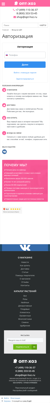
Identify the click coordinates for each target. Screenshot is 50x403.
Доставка (25, 269)
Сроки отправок (30, 383)
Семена (25, 322)
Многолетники (25, 319)
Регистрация (15, 398)
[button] (25, 64)
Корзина (7, 401)
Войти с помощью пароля (25, 72)
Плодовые (25, 309)
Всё (25, 296)
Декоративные (25, 305)
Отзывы (25, 282)
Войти (6, 398)
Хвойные (25, 302)
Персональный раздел (25, 387)
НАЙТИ (43, 25)
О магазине (25, 278)
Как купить (25, 265)
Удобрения (25, 325)
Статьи (25, 272)
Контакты (25, 285)
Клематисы (25, 312)
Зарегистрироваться (25, 78)
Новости (25, 262)
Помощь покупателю (25, 275)
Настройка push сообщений (25, 390)
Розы (25, 299)
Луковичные (25, 315)
